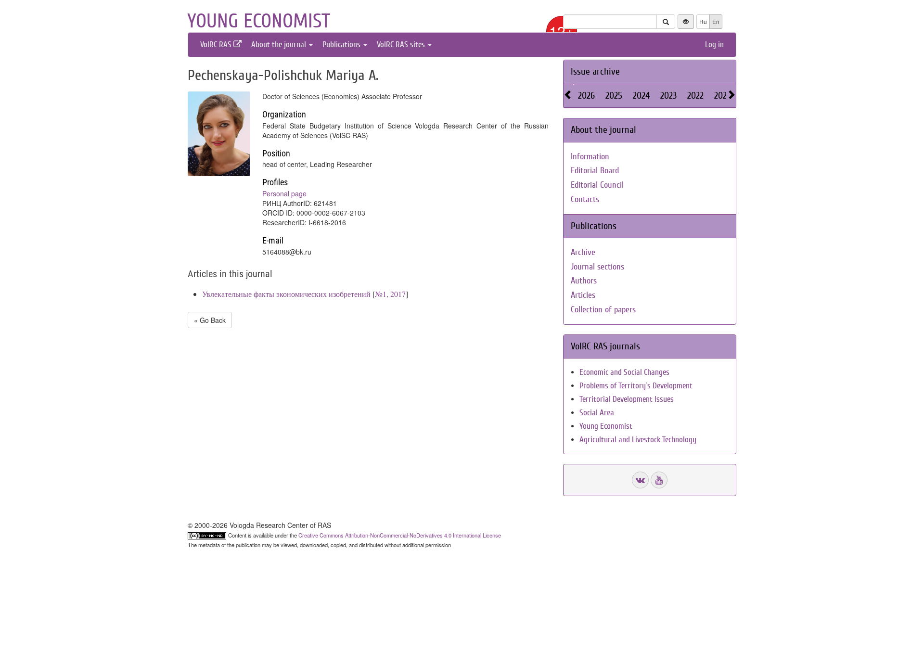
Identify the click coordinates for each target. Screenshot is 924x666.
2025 (613, 95)
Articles (583, 295)
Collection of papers (603, 310)
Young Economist (605, 426)
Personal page (284, 193)
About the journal (279, 44)
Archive (583, 252)
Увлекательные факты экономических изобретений (286, 294)
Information (590, 157)
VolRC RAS (216, 44)
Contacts (585, 199)
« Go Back (210, 320)
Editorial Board (595, 171)
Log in (714, 44)
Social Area (596, 412)
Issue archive (595, 71)
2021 (722, 95)
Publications (342, 44)
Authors (584, 281)
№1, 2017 (390, 294)
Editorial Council (597, 185)
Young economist (258, 21)
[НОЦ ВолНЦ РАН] (640, 480)
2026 (586, 95)
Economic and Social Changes (624, 372)
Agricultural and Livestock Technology (637, 439)
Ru (703, 21)
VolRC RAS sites (402, 44)
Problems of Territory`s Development (636, 385)
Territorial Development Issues (626, 399)
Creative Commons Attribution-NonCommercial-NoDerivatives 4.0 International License (399, 535)
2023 (668, 95)
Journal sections (597, 267)
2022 (695, 95)
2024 (641, 95)
